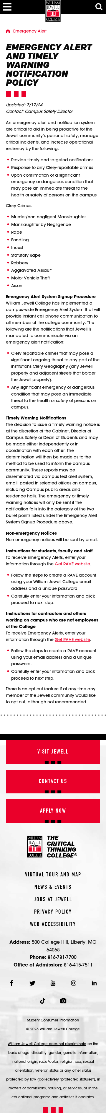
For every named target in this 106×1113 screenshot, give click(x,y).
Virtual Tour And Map (53, 875)
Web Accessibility (53, 925)
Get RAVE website (72, 564)
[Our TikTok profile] (43, 1001)
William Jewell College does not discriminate (47, 1043)
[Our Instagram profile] (74, 983)
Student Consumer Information (53, 1020)
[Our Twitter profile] (32, 983)
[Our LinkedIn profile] (94, 983)
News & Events (53, 887)
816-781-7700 (62, 957)
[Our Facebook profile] (12, 983)
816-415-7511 (78, 964)
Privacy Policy (53, 912)
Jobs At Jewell (53, 900)
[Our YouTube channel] (53, 983)
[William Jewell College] (53, 11)
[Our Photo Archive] (63, 1001)
